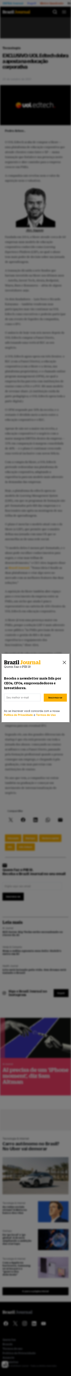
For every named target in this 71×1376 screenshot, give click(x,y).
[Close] (64, 662)
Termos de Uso (46, 715)
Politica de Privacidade (18, 715)
